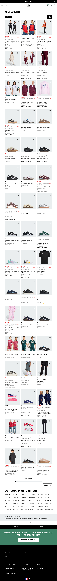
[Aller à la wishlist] (6, 5)
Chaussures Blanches (32, 494)
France (30, 578)
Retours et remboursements (27, 549)
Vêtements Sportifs (32, 497)
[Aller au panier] (54, 5)
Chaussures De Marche (40, 503)
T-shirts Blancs (23, 494)
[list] (26, 17)
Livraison (7, 549)
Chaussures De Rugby (40, 494)
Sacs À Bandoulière (32, 509)
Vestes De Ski (31, 500)
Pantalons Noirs (23, 497)
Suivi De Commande (41, 549)
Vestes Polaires (47, 494)
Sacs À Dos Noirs (40, 506)
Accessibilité (40, 568)
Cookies (38, 564)
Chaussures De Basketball (48, 500)
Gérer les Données (25, 564)
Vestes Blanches (47, 497)
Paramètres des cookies (10, 564)
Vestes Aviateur (7, 506)
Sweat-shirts (16, 503)
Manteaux (7, 494)
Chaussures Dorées (24, 503)
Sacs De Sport (15, 494)
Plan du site (7, 552)
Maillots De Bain (16, 497)
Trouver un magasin (25, 556)
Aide (6, 556)
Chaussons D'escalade (40, 509)
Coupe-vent (16, 506)
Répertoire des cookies (10, 568)
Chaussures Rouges (32, 506)
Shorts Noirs (48, 503)
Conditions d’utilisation (10, 573)
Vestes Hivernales (40, 500)
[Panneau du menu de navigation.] (2, 5)
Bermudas (15, 509)
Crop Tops (7, 503)
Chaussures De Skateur (40, 497)
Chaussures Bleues (24, 500)
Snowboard (16, 500)
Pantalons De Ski (32, 503)
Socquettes (24, 506)
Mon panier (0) (41, 526)
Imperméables (25, 509)
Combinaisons (8, 497)
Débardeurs (8, 509)
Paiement (39, 552)
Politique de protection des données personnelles (27, 569)
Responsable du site (25, 552)
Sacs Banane (8, 500)
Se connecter (15, 526)
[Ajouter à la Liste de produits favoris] (18, 22)
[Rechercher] (51, 5)
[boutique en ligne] (28, 6)
